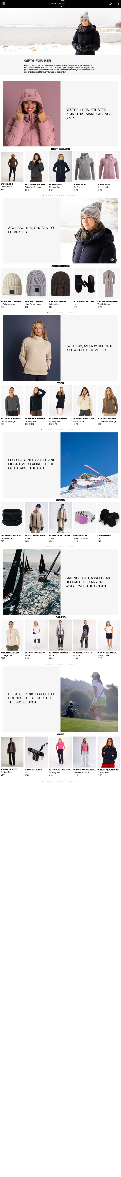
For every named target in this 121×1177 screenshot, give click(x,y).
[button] (4, 3)
